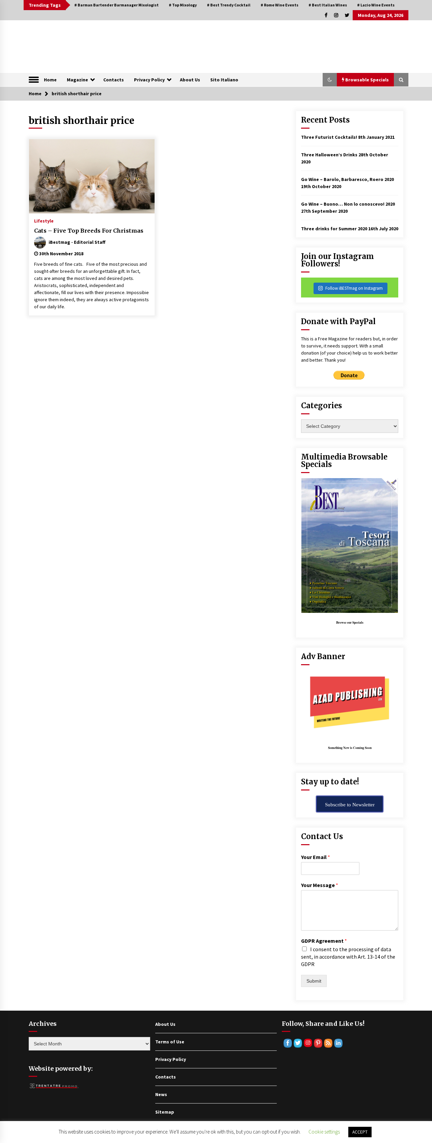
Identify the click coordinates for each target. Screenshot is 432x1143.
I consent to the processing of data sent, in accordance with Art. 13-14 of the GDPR (348, 956)
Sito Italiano (224, 80)
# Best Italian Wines (327, 4)
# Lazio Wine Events (376, 4)
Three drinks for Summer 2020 (334, 229)
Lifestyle (44, 220)
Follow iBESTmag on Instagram (354, 288)
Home (50, 80)
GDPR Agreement (324, 940)
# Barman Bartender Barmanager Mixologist (116, 4)
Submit (313, 981)
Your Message (319, 885)
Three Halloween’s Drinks (329, 155)
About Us (190, 80)
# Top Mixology (183, 4)
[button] (330, 79)
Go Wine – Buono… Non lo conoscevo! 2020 (348, 204)
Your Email (315, 857)
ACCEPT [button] (360, 1132)
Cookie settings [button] (324, 1131)
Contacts (113, 80)
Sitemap (164, 1112)
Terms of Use (169, 1042)
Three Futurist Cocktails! (329, 137)
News (161, 1094)
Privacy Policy (149, 80)
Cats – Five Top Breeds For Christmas (88, 230)
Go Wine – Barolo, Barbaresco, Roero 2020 (347, 179)
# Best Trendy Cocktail (228, 4)
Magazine (77, 80)
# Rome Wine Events (279, 4)
